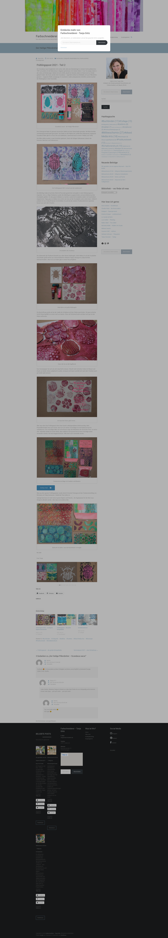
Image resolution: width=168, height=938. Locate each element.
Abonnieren (101, 42)
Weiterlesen (64, 47)
